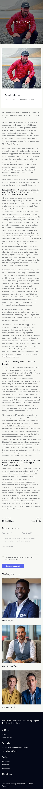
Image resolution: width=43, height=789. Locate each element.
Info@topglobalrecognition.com (15, 747)
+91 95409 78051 (9, 751)
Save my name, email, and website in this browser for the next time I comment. (20, 540)
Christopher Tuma (10, 666)
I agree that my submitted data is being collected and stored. (19, 558)
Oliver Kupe (7, 620)
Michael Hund (8, 707)
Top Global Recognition (11, 784)
